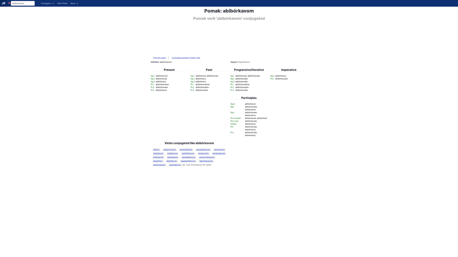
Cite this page (159, 58)
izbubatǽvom (219, 153)
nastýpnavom (159, 165)
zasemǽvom (175, 165)
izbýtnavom (219, 149)
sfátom (156, 149)
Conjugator (46, 3)
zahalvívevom (169, 149)
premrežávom (186, 149)
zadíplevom (172, 153)
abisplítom (158, 161)
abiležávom (172, 161)
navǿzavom (203, 153)
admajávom (172, 157)
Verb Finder (62, 3)
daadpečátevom (188, 161)
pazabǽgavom (188, 157)
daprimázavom (206, 161)
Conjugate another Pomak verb (186, 58)
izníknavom (158, 157)
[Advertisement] (222, 37)
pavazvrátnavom (206, 157)
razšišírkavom (188, 153)
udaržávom (158, 153)
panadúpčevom (203, 149)
